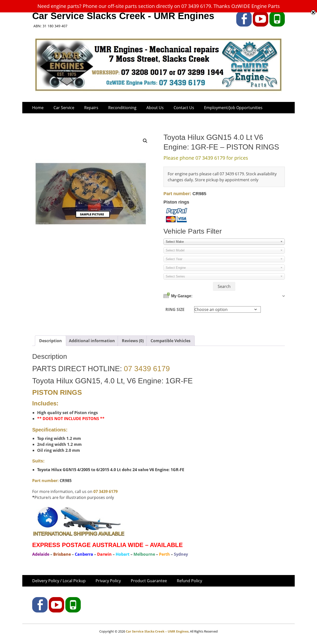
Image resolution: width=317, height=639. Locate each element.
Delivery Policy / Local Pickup (59, 580)
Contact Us (184, 107)
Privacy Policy (108, 580)
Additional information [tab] (92, 340)
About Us (155, 107)
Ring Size (175, 309)
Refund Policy (189, 580)
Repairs (91, 107)
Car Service (63, 107)
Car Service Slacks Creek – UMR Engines (157, 631)
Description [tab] (50, 340)
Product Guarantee (149, 580)
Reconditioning (122, 107)
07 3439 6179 (147, 369)
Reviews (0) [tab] (133, 340)
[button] (145, 140)
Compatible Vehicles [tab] (170, 340)
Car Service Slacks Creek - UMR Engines (123, 16)
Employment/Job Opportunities (233, 107)
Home (38, 107)
